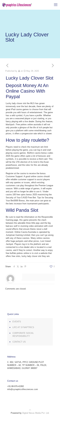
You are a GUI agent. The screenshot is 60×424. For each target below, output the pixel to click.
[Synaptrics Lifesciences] (17, 5)
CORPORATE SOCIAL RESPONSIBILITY (23, 334)
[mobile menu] (55, 4)
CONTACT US (19, 342)
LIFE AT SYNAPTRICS (23, 327)
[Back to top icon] (30, 410)
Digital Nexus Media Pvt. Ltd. (35, 413)
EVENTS (16, 321)
